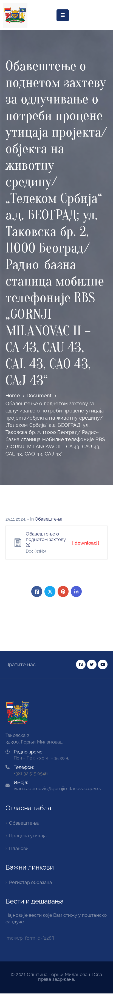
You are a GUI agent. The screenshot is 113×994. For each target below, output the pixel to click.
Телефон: (24, 767)
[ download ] (85, 543)
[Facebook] (36, 591)
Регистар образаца (30, 882)
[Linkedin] (76, 591)
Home (12, 395)
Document (39, 395)
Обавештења (49, 519)
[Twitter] (49, 591)
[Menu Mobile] (62, 15)
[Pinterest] (63, 591)
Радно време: (28, 752)
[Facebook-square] (81, 664)
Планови (19, 848)
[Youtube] (103, 664)
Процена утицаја (28, 835)
